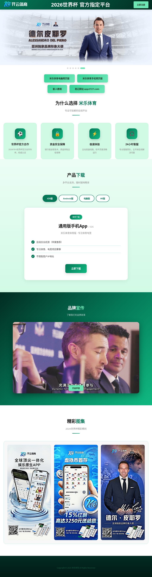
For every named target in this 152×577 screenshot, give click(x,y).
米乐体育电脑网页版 (59, 78)
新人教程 (57, 88)
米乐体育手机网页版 (93, 78)
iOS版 (50, 198)
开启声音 (76, 388)
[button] (57, 536)
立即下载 (76, 268)
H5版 (102, 198)
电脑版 (87, 198)
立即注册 (141, 4)
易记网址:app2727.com (87, 88)
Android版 (68, 198)
